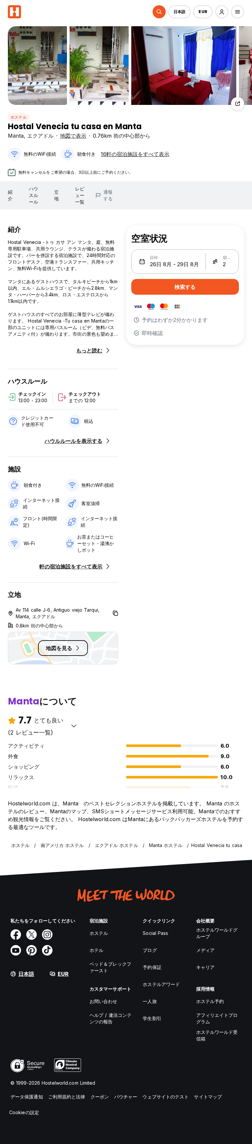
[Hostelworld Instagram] (47, 934)
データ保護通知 (26, 1096)
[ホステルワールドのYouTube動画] (15, 950)
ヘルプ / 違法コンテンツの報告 (111, 1018)
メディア (205, 950)
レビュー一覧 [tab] (79, 195)
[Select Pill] (159, 11)
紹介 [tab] (10, 195)
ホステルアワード (161, 984)
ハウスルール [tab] (33, 195)
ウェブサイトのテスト (165, 1096)
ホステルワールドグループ (217, 933)
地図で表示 (73, 135)
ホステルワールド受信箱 (217, 1035)
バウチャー (125, 1096)
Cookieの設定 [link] (24, 1112)
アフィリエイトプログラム (217, 1018)
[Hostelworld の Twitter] (31, 934)
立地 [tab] (56, 195)
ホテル (96, 950)
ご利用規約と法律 (66, 1096)
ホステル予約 (210, 1001)
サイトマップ (208, 1096)
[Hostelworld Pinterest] (31, 950)
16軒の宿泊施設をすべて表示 (135, 154)
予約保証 (152, 967)
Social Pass (155, 933)
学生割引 (152, 1018)
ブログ (150, 950)
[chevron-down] (74, 726)
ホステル (18, 117)
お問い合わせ (103, 1001)
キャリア (205, 967)
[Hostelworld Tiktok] (47, 950)
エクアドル (40, 135)
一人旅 (150, 1001)
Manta (16, 135)
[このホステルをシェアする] (237, 103)
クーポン (100, 1096)
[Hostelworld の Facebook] (15, 934)
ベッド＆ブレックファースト (110, 967)
